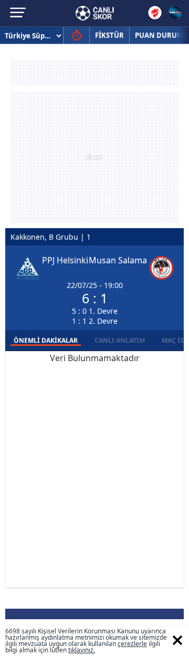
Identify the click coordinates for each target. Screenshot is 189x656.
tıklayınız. (81, 649)
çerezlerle (132, 643)
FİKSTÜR (109, 35)
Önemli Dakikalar (46, 340)
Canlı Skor (95, 13)
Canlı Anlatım (119, 340)
